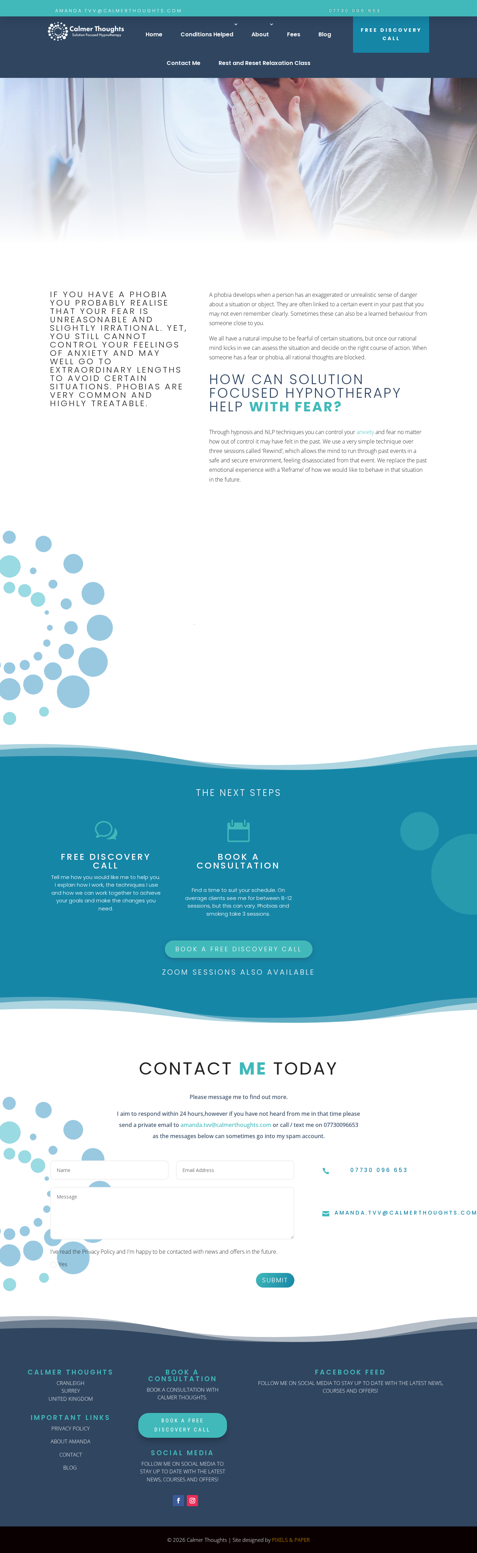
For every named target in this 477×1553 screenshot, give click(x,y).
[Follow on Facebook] (178, 1500)
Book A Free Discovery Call (182, 1425)
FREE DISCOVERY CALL (391, 34)
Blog (324, 34)
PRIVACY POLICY (70, 1428)
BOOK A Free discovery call (238, 949)
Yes (63, 1264)
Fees (293, 34)
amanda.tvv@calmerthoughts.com (226, 1125)
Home (154, 34)
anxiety (365, 432)
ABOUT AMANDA (70, 1441)
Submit (275, 1280)
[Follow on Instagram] (192, 1500)
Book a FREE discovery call (238, 244)
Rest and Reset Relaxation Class (264, 63)
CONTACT (70, 1454)
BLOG (70, 1467)
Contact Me (183, 63)
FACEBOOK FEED (350, 1372)
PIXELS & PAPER (291, 1539)
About (260, 34)
